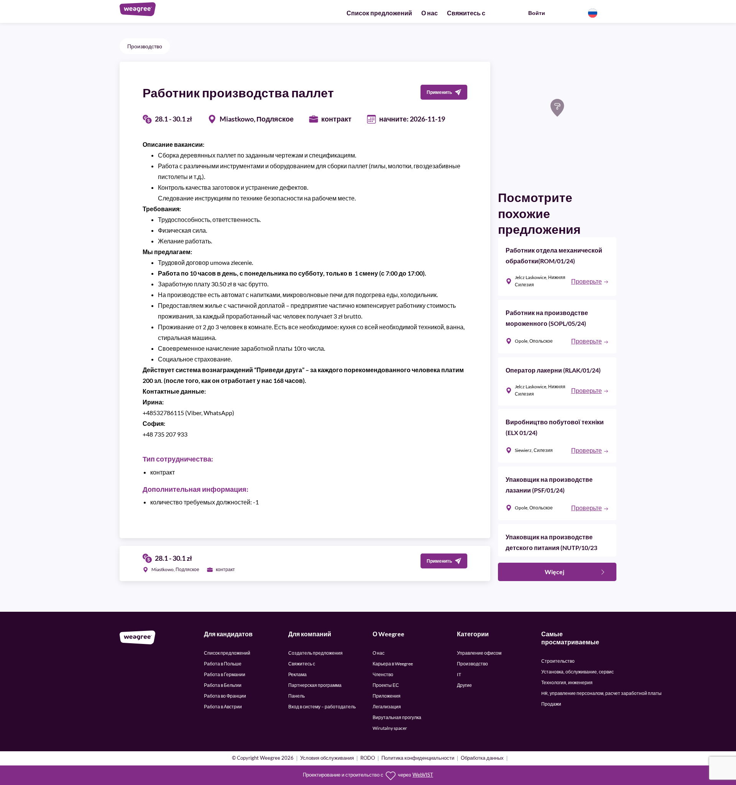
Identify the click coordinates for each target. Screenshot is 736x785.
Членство (383, 674)
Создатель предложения (315, 653)
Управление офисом (479, 653)
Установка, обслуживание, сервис (577, 672)
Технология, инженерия (567, 682)
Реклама (297, 674)
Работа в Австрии (223, 706)
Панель (296, 696)
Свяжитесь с (466, 12)
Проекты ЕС (386, 685)
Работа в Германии (224, 674)
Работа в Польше (223, 664)
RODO (367, 758)
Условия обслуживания (327, 758)
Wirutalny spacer (390, 728)
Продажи (551, 704)
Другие (464, 685)
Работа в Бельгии (223, 685)
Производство (144, 46)
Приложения (387, 696)
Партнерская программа (315, 685)
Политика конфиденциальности (417, 758)
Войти (536, 13)
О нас (429, 12)
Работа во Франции (225, 696)
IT (459, 674)
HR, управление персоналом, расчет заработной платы (601, 693)
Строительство (558, 661)
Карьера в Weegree (393, 664)
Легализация (387, 706)
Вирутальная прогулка (397, 717)
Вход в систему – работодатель (322, 706)
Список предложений (379, 12)
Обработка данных (482, 758)
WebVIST (422, 775)
